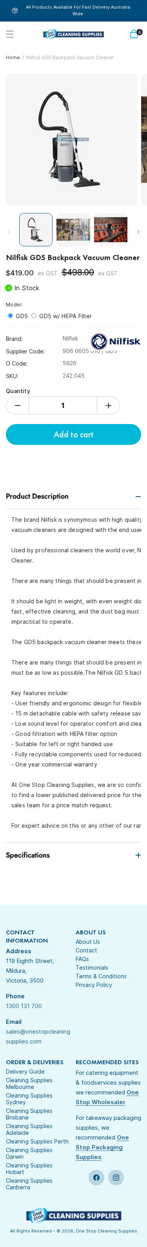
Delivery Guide (25, 1071)
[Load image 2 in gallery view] (73, 229)
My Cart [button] (139, 32)
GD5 (22, 316)
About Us (88, 941)
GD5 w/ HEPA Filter (65, 316)
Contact (86, 950)
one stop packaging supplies (102, 1147)
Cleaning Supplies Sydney (29, 1098)
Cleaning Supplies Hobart (29, 1168)
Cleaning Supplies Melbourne (29, 1083)
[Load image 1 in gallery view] (36, 229)
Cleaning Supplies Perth (37, 1141)
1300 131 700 (24, 1006)
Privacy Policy (94, 984)
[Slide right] (138, 231)
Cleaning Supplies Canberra (29, 1184)
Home (13, 57)
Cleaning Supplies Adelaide (29, 1129)
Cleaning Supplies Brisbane (29, 1114)
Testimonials (92, 967)
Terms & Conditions (101, 976)
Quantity (18, 391)
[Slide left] (8, 231)
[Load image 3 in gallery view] (110, 229)
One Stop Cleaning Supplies (106, 1231)
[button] (9, 34)
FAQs (82, 959)
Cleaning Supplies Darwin (29, 1153)
